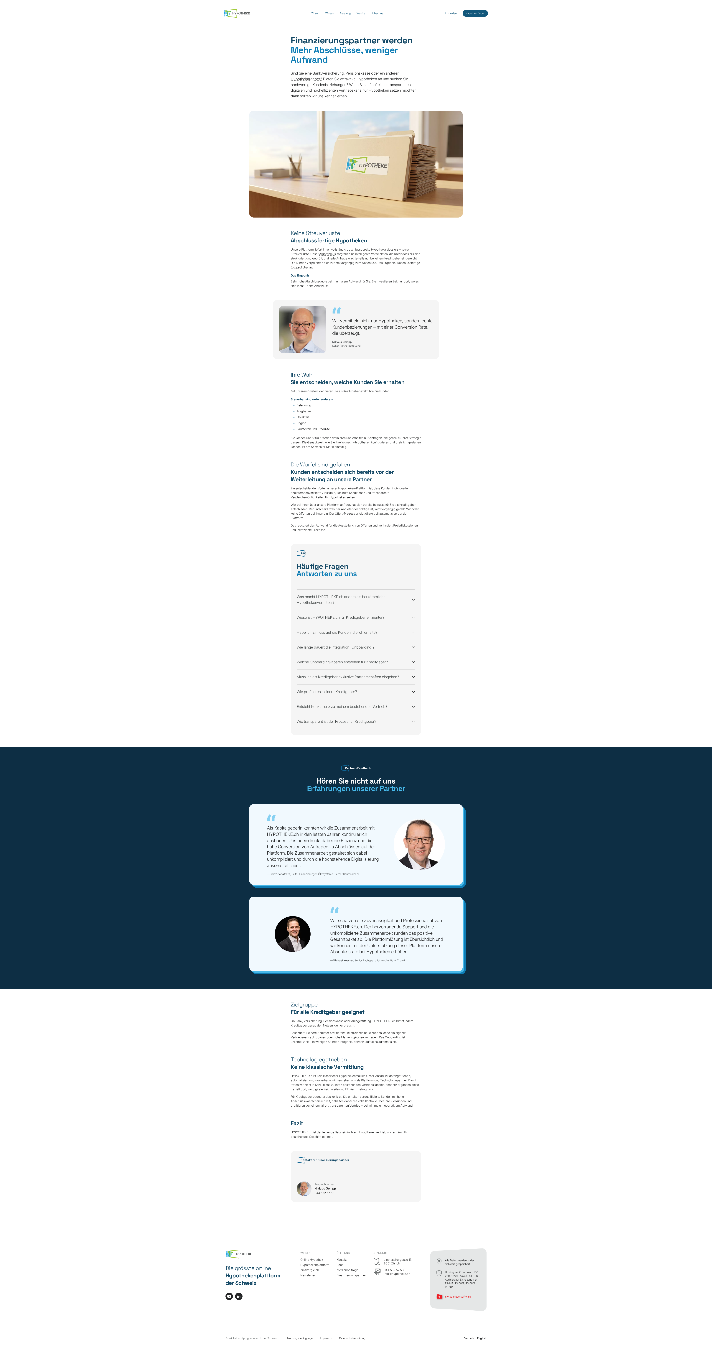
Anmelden (451, 13)
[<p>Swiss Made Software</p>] (458, 1297)
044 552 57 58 (324, 1193)
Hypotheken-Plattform (353, 488)
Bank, (317, 73)
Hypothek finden (475, 13)
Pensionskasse (358, 73)
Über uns (377, 13)
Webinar (361, 13)
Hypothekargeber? (306, 79)
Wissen (329, 13)
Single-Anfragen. (302, 267)
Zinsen (315, 13)
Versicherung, (333, 73)
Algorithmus (327, 254)
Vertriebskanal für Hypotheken (364, 90)
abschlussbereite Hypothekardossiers (372, 249)
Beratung (345, 13)
